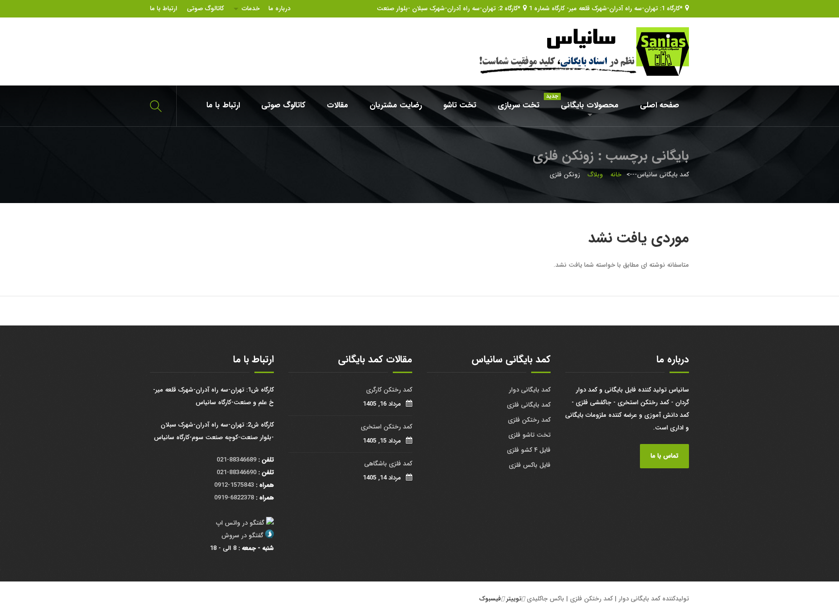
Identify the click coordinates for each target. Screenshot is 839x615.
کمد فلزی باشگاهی (388, 464)
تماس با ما (664, 456)
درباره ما (279, 8)
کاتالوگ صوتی (205, 8)
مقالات (337, 105)
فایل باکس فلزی (530, 465)
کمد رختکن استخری (386, 427)
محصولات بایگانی (585, 101)
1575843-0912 (234, 485)
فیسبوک (490, 599)
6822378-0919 (234, 498)
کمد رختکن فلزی (529, 420)
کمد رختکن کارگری (389, 390)
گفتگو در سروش (242, 535)
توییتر (513, 599)
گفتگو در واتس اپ (240, 523)
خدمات (251, 8)
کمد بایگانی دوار (530, 390)
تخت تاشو (459, 105)
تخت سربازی (518, 105)
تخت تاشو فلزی (529, 435)
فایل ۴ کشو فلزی (529, 450)
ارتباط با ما (163, 8)
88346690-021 (236, 472)
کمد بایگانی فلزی (529, 405)
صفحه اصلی (659, 105)
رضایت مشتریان (395, 105)
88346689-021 (236, 460)
